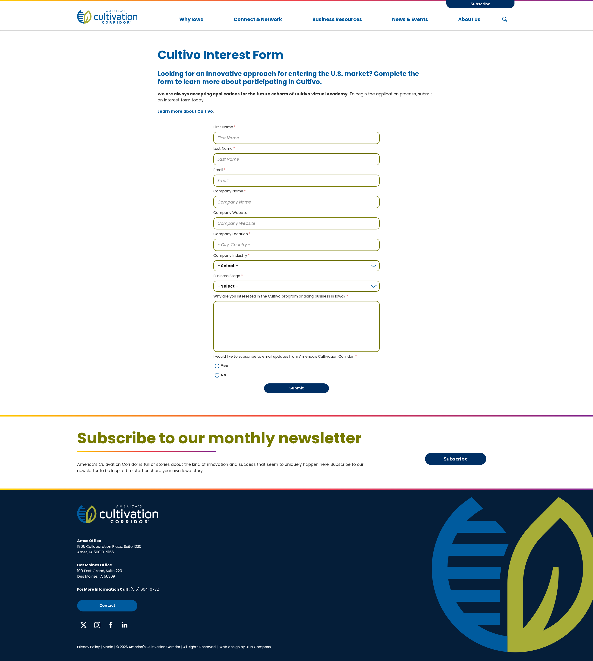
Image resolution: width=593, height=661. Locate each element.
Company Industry (230, 255)
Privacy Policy (88, 646)
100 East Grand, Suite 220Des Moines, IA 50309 (99, 570)
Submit (296, 388)
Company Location (230, 234)
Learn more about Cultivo (185, 111)
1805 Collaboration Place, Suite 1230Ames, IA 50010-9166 (109, 546)
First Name (223, 127)
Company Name (228, 191)
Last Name (223, 148)
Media (108, 646)
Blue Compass (258, 646)
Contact (107, 605)
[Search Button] (504, 19)
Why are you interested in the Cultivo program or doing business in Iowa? (279, 296)
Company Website (230, 212)
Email (218, 169)
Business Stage (226, 276)
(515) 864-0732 (144, 589)
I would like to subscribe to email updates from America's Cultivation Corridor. (283, 356)
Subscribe (480, 4)
